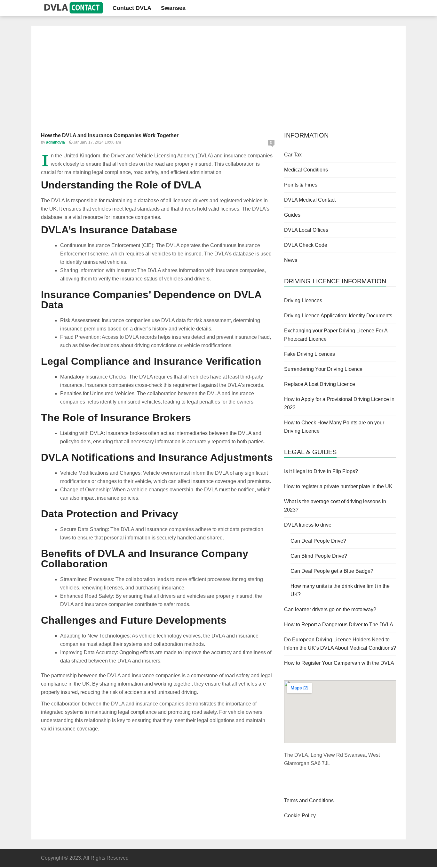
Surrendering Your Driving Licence (323, 369)
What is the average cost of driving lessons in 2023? (335, 506)
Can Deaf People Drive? (318, 541)
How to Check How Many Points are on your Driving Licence (334, 427)
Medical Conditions (306, 169)
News (290, 260)
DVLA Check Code (305, 245)
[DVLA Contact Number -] (72, 7)
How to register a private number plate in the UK (338, 486)
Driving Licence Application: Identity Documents (338, 315)
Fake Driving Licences (309, 354)
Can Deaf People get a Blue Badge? (331, 571)
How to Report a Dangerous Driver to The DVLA (338, 624)
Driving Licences (303, 300)
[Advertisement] (218, 83)
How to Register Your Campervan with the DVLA (339, 663)
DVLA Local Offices (306, 230)
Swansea (173, 8)
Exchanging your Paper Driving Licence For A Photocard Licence (335, 335)
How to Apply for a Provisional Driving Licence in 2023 (339, 403)
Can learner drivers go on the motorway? (330, 609)
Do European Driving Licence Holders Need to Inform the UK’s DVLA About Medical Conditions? (340, 644)
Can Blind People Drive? (318, 556)
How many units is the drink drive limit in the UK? (340, 590)
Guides (292, 215)
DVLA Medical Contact (310, 200)
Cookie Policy (300, 815)
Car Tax (293, 154)
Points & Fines (300, 185)
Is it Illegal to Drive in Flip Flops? (321, 471)
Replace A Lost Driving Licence (319, 384)
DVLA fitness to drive (307, 525)
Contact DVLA (132, 8)
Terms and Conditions (309, 800)
